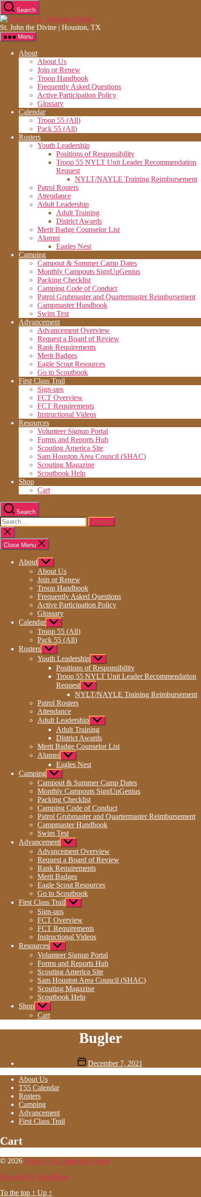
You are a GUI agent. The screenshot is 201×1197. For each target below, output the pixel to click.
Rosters (30, 137)
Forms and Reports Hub (72, 440)
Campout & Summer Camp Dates (87, 263)
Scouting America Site (70, 448)
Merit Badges (57, 355)
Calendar (32, 112)
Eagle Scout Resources (71, 364)
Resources (34, 423)
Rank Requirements (66, 347)
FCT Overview (60, 397)
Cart (43, 490)
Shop (26, 482)
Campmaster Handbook (72, 305)
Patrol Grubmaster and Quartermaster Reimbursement (116, 297)
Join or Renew (58, 70)
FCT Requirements (65, 406)
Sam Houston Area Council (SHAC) (91, 456)
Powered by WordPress (34, 1177)
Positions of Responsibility (95, 154)
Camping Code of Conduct (77, 288)
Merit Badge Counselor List (78, 229)
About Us (51, 61)
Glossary (50, 103)
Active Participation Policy (76, 95)
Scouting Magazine (65, 465)
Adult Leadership (63, 204)
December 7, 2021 (115, 1063)
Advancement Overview (73, 330)
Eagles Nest (73, 246)
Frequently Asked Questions (79, 87)
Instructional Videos (66, 414)
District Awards (79, 221)
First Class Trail (42, 381)
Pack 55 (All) (57, 129)
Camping (32, 255)
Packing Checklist (64, 280)
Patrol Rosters (58, 187)
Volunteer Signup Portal (72, 431)
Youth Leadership (63, 145)
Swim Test (53, 313)
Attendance (54, 196)
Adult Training (78, 213)
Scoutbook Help (61, 473)
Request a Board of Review (78, 339)
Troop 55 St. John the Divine (67, 1161)
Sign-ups (50, 389)
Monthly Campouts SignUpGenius (88, 271)
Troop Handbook (62, 78)
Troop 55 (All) (58, 120)
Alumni (48, 238)
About (28, 53)
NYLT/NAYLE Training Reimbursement (136, 179)
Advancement (39, 322)
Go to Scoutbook (62, 372)
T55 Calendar (39, 1087)
